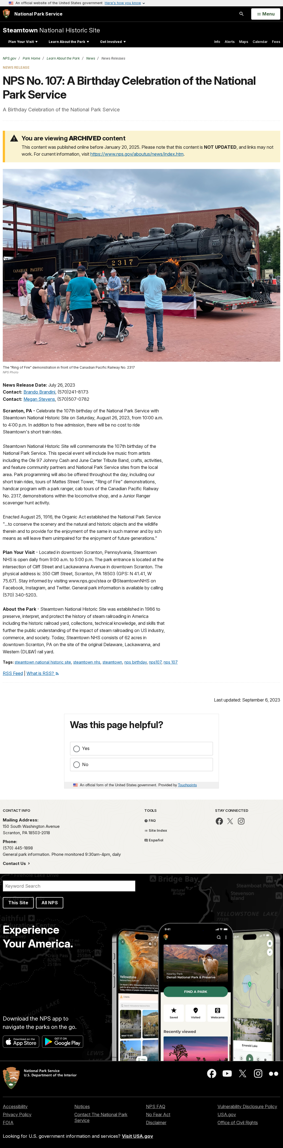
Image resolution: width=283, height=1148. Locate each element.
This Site (18, 902)
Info (217, 42)
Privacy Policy (17, 1114)
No (85, 764)
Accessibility (15, 1106)
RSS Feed (13, 673)
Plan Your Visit (21, 42)
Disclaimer (156, 1122)
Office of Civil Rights (238, 1122)
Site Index (157, 830)
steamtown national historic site (43, 662)
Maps (243, 42)
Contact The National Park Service (100, 1117)
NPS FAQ (155, 1106)
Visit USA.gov (137, 1136)
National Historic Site (51, 30)
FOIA (8, 1122)
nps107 (155, 662)
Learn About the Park (67, 42)
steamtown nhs (86, 662)
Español (155, 840)
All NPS (49, 902)
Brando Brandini (39, 392)
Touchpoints (187, 784)
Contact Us (15, 863)
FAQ (152, 820)
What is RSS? (41, 673)
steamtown (112, 662)
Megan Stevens (39, 399)
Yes (86, 748)
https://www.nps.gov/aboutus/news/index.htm (137, 154)
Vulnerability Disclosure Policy (247, 1106)
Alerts (230, 42)
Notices (82, 1106)
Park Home (31, 58)
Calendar (260, 42)
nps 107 (171, 662)
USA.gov (227, 1114)
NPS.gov (9, 58)
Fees (276, 42)
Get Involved (111, 42)
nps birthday (135, 662)
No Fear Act (158, 1114)
